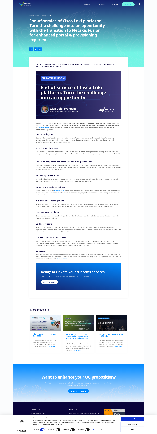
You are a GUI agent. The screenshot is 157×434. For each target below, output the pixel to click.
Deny (132, 429)
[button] (31, 49)
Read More (51, 346)
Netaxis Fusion (44, 127)
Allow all (132, 419)
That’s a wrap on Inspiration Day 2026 (44, 335)
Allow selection (132, 424)
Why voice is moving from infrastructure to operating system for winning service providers (77, 337)
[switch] (58, 429)
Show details (96, 429)
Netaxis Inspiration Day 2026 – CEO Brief (111, 335)
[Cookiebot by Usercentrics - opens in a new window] (22, 431)
